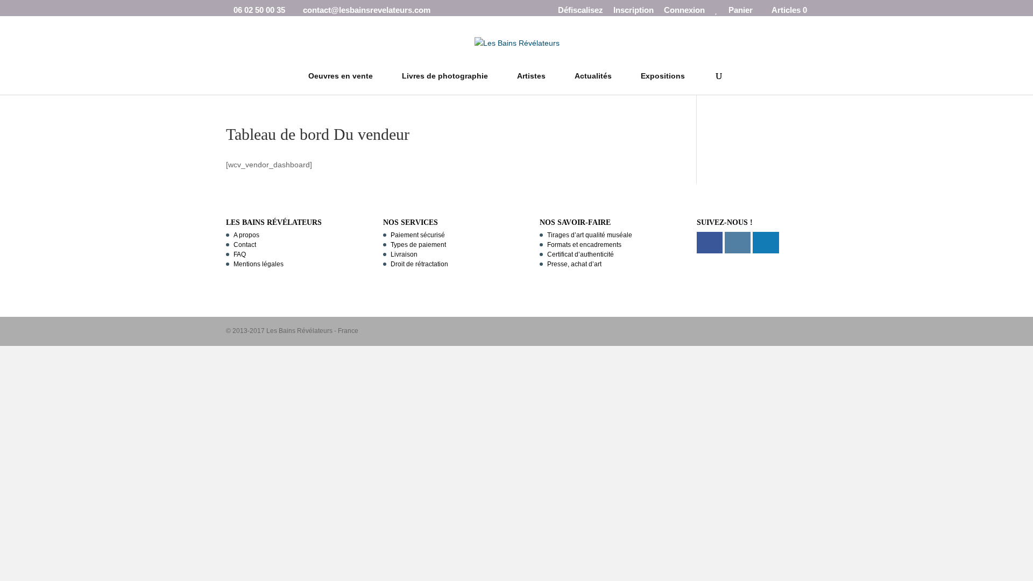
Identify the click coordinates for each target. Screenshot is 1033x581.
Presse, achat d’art (574, 264)
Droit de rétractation (419, 264)
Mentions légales (259, 264)
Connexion (684, 10)
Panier (740, 10)
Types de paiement (418, 245)
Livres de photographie (445, 76)
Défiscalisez (580, 10)
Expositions (663, 76)
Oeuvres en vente (340, 76)
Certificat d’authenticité (580, 254)
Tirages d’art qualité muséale (589, 235)
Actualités (593, 76)
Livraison (404, 254)
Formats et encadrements (584, 245)
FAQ (240, 254)
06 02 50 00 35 (259, 10)
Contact (245, 245)
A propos (246, 235)
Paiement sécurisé (418, 235)
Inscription (633, 10)
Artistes (531, 76)
